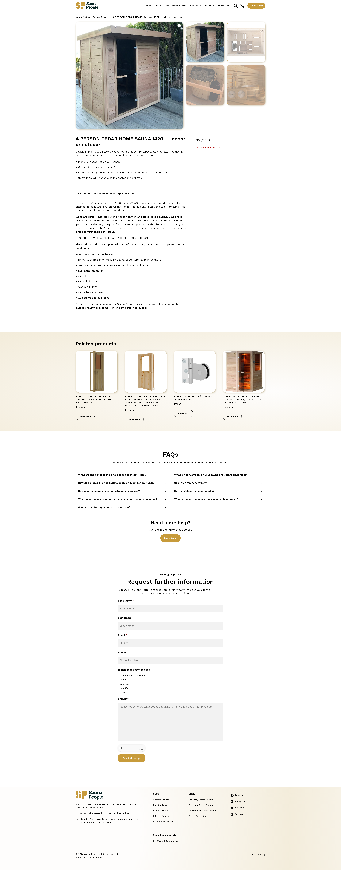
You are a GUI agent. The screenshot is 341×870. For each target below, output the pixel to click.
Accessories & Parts (175, 6)
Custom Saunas (161, 799)
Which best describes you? (136, 669)
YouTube (239, 814)
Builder (124, 679)
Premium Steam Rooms (201, 805)
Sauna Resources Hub (164, 835)
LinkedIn (239, 807)
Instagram (240, 801)
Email (122, 635)
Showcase (195, 6)
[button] (179, 25)
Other (123, 692)
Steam (158, 6)
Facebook (240, 795)
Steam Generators (198, 816)
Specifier (124, 688)
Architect (125, 684)
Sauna (148, 6)
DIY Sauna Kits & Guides (165, 841)
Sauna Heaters (160, 810)
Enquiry (124, 698)
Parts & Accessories (163, 821)
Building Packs (160, 805)
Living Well (223, 6)
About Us (209, 6)
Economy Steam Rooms (201, 799)
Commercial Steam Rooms (202, 810)
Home (79, 17)
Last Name (124, 617)
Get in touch (256, 5)
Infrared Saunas (161, 816)
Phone (122, 652)
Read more (85, 416)
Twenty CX (100, 857)
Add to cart (183, 413)
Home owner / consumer (133, 675)
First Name (126, 600)
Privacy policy (258, 854)
